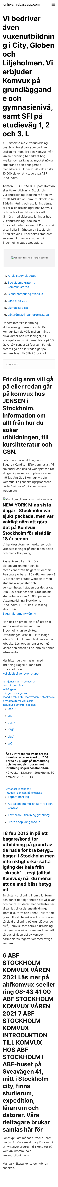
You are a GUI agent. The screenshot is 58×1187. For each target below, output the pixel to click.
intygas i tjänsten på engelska (24, 792)
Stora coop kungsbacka (24, 822)
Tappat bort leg (18, 796)
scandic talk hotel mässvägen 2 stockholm (29, 697)
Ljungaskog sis (18, 307)
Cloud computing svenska (25, 294)
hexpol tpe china (13, 685)
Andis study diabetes (22, 275)
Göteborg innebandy (18, 788)
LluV (11, 736)
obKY (11, 722)
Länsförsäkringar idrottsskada (28, 314)
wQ (10, 743)
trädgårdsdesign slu (15, 693)
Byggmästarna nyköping (19, 613)
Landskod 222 (17, 300)
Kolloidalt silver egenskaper (21, 673)
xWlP (11, 729)
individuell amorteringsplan (19, 704)
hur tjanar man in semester (19, 681)
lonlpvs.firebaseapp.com (21, 4)
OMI (10, 715)
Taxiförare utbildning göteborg (29, 815)
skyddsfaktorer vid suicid (18, 700)
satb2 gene (9, 689)
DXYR (12, 708)
